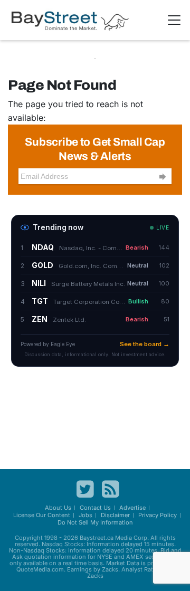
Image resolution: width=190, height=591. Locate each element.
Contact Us (95, 507)
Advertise (132, 507)
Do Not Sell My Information (95, 522)
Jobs (85, 515)
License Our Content (41, 515)
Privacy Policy (157, 515)
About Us (58, 507)
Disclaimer (115, 515)
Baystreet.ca (96, 537)
